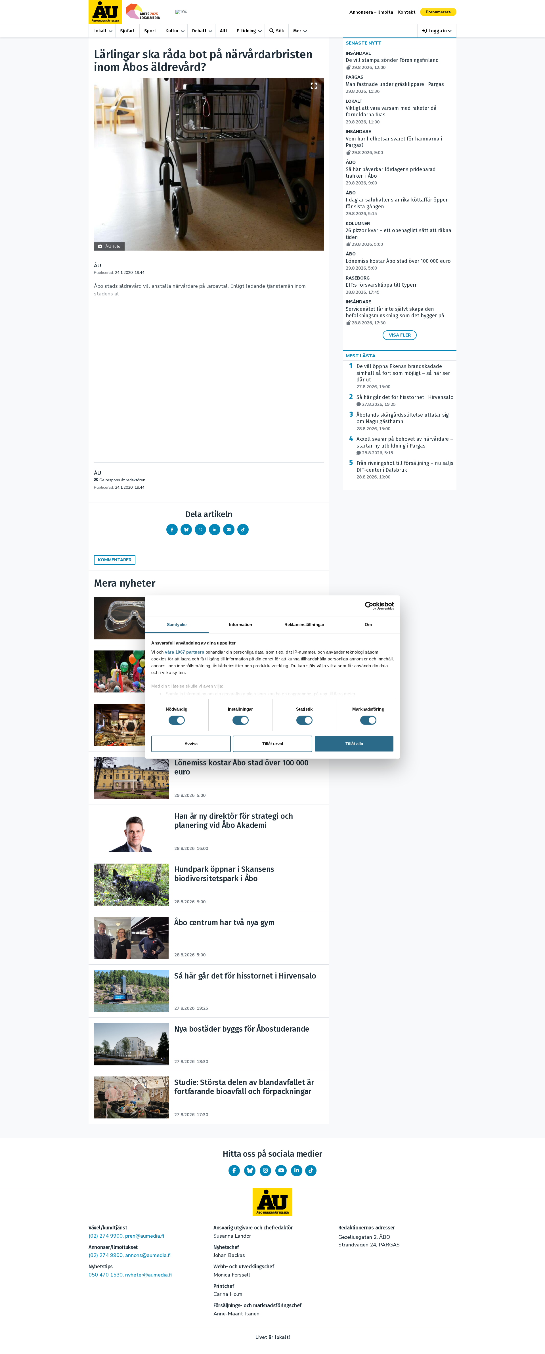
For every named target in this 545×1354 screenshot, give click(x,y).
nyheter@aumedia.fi (148, 1274)
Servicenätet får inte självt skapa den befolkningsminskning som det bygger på (395, 316)
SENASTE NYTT (364, 43)
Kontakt (407, 12)
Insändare (358, 53)
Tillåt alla (354, 743)
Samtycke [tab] (176, 624)
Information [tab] (240, 624)
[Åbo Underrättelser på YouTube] (281, 1170)
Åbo (351, 162)
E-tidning (246, 30)
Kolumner (358, 223)
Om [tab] (368, 624)
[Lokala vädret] (178, 11)
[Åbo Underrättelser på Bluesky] (249, 1170)
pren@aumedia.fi (144, 1236)
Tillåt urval (272, 743)
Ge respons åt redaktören (122, 480)
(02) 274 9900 (106, 1236)
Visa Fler (400, 335)
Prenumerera (438, 12)
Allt (223, 30)
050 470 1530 (106, 1274)
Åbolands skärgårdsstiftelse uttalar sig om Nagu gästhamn (403, 422)
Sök (280, 30)
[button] (437, 30)
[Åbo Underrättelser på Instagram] (265, 1170)
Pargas (354, 77)
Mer (297, 30)
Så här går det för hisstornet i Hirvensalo (405, 400)
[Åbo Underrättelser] (272, 1202)
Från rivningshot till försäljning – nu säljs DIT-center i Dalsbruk (405, 470)
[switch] (240, 720)
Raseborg (358, 278)
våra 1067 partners (184, 651)
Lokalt (100, 30)
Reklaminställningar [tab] (304, 624)
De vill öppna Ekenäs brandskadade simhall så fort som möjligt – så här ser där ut (403, 376)
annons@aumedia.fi (148, 1255)
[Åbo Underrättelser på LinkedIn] (296, 1170)
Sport (150, 30)
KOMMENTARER (114, 560)
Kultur (172, 30)
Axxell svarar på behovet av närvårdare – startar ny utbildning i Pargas (405, 446)
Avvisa (191, 743)
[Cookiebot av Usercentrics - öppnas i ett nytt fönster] (369, 606)
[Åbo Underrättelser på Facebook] (234, 1170)
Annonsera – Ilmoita (371, 12)
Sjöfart (127, 30)
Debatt (199, 30)
